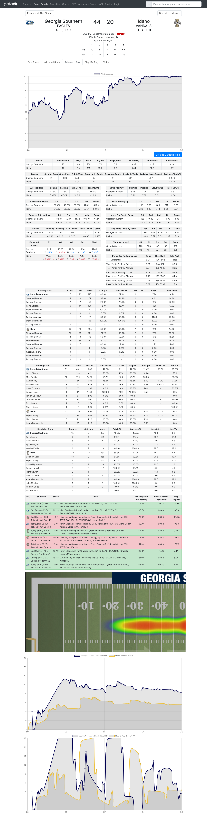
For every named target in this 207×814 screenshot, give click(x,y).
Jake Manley (32, 483)
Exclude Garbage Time (168, 154)
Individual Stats (52, 62)
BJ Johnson (31, 403)
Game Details (41, 4)
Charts (65, 4)
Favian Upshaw (33, 317)
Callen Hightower (34, 464)
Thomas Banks (33, 399)
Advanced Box (72, 62)
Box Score (33, 62)
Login (117, 4)
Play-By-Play (92, 62)
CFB (74, 4)
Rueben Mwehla (33, 468)
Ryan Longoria (33, 444)
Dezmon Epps (32, 457)
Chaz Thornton (33, 388)
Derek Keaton (32, 440)
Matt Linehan (32, 340)
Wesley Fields (32, 384)
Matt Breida (31, 377)
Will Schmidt (32, 490)
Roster (108, 4)
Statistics (55, 4)
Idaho (144, 21)
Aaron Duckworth (34, 423)
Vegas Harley (32, 392)
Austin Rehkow (33, 352)
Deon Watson (32, 475)
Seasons (27, 4)
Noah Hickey (32, 407)
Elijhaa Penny (32, 415)
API (101, 4)
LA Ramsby (31, 380)
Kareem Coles (32, 486)
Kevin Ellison (32, 306)
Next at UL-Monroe (169, 13)
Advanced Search (87, 4)
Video (106, 62)
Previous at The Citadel (39, 13)
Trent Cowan (32, 472)
